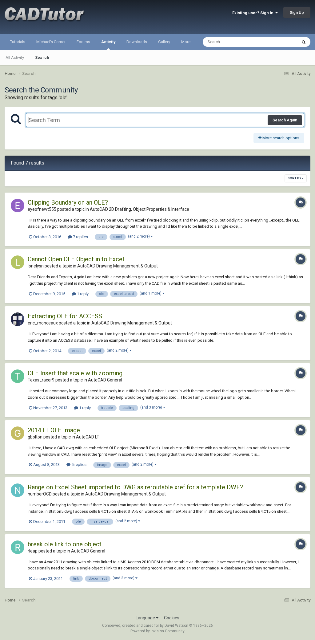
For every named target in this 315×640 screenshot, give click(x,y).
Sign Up (297, 12)
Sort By (295, 178)
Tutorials (17, 41)
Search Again (285, 120)
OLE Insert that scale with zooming (75, 373)
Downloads (136, 41)
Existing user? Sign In (253, 12)
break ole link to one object (65, 544)
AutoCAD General (105, 379)
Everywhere (279, 42)
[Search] (303, 42)
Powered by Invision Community (157, 631)
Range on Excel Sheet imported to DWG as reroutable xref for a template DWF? (135, 487)
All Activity (15, 57)
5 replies (78, 464)
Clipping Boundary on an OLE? (68, 202)
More (185, 41)
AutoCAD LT (87, 436)
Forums (83, 41)
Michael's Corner (51, 41)
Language (146, 617)
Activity (108, 41)
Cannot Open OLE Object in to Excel (76, 259)
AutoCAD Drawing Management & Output (117, 265)
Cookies (171, 617)
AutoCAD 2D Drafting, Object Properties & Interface (139, 209)
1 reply (82, 293)
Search (42, 57)
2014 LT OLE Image (54, 430)
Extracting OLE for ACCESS (65, 316)
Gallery (164, 41)
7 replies (80, 236)
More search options (280, 138)
